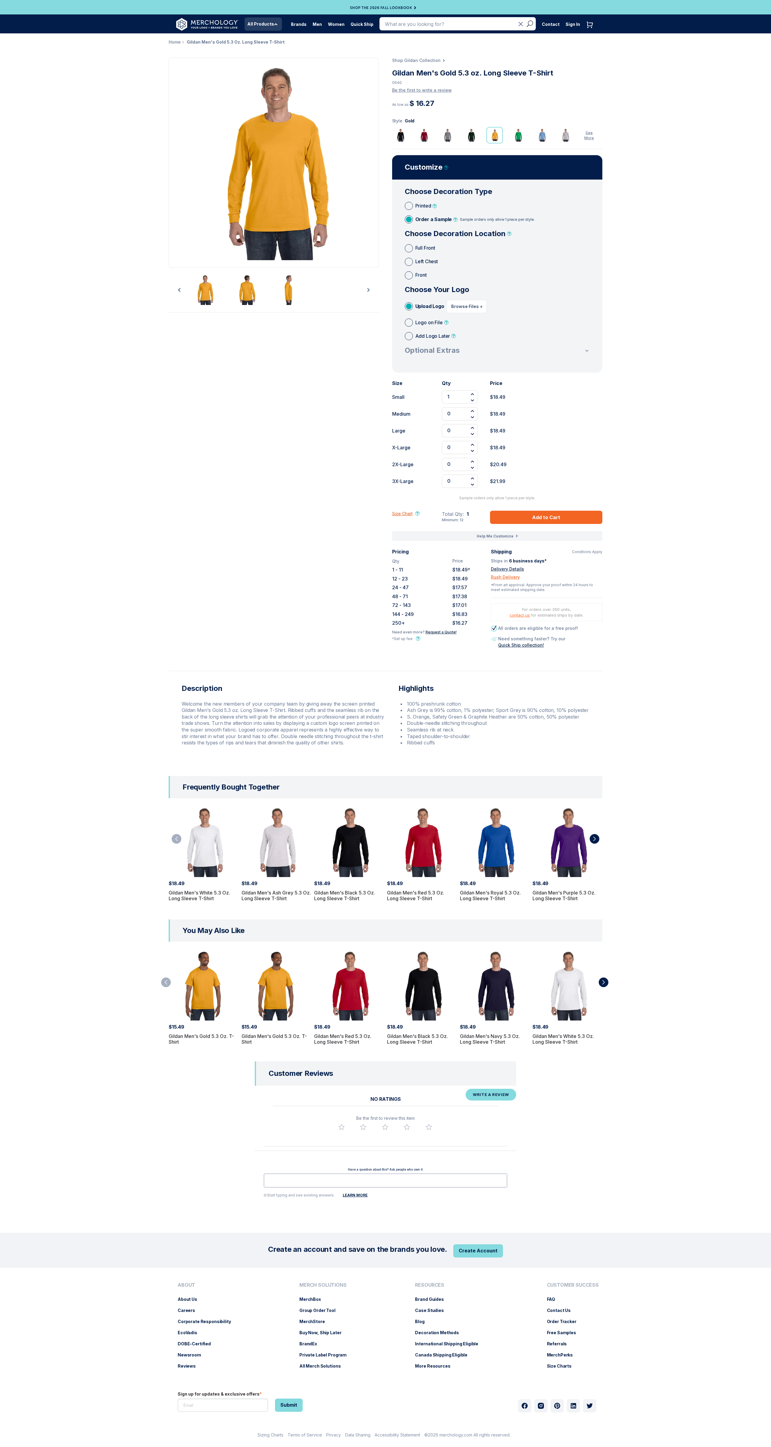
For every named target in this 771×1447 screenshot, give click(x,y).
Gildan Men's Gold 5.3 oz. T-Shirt (201, 1039)
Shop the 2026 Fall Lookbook (381, 8)
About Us (190, 1299)
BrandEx (311, 1343)
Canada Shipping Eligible (444, 1354)
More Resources (435, 1365)
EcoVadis (190, 1332)
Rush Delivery (505, 577)
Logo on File (429, 322)
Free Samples (564, 1332)
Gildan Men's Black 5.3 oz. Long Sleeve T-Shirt (344, 895)
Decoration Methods (440, 1332)
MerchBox (313, 1299)
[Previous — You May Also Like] (166, 982)
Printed (423, 206)
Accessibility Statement (397, 1434)
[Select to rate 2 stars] (363, 1127)
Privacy (333, 1434)
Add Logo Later (432, 336)
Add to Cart (546, 517)
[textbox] (385, 1180)
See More (589, 135)
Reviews (190, 1365)
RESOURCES (429, 1285)
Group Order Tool (320, 1310)
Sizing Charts (270, 1434)
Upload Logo (429, 306)
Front (421, 275)
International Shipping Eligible (449, 1343)
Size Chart (402, 513)
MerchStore (315, 1321)
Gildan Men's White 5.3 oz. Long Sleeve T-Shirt (199, 895)
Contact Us (562, 1310)
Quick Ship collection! (521, 645)
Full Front (425, 248)
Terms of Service (305, 1434)
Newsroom (192, 1354)
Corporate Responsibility (207, 1321)
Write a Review (491, 1094)
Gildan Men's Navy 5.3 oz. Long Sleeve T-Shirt (490, 1039)
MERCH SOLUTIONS (323, 1285)
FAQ (554, 1299)
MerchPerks (563, 1354)
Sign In (573, 24)
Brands (299, 24)
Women (336, 24)
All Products (260, 23)
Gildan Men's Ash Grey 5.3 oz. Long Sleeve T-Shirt (276, 895)
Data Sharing (357, 1434)
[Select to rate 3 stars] (385, 1127)
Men (317, 24)
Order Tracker (564, 1321)
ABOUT (186, 1285)
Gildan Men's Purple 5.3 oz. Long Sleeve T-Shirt (563, 895)
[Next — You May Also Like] (603, 982)
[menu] (206, 1328)
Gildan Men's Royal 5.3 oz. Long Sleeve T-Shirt (490, 895)
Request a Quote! (441, 632)
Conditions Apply (587, 552)
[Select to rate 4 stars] (406, 1127)
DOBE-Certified (197, 1343)
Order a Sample (475, 219)
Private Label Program (326, 1354)
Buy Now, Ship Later (323, 1332)
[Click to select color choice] (400, 135)
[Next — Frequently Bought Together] (594, 839)
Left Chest (426, 261)
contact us (520, 615)
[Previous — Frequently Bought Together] (176, 839)
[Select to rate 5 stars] (428, 1127)
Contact (551, 24)
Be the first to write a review (422, 90)
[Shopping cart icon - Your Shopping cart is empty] (591, 31)
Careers (189, 1310)
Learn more (355, 1195)
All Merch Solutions (323, 1365)
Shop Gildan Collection (416, 60)
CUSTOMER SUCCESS (573, 1285)
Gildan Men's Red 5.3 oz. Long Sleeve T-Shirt (415, 895)
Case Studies (432, 1310)
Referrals (560, 1343)
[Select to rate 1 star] (341, 1127)
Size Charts (562, 1365)
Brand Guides (432, 1299)
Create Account (478, 1251)
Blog (422, 1321)
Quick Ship (362, 24)
